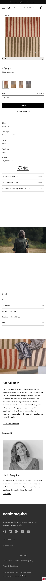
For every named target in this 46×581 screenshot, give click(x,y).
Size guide (40, 93)
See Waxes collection (11, 423)
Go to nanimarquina (26, 8)
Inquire (23, 105)
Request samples (23, 111)
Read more (7, 493)
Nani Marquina (8, 72)
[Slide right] (41, 59)
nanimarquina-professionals (20, 572)
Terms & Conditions (10, 566)
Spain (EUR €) (20, 576)
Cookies (17, 560)
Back (7, 15)
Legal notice (7, 560)
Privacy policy (27, 560)
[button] (5, 7)
